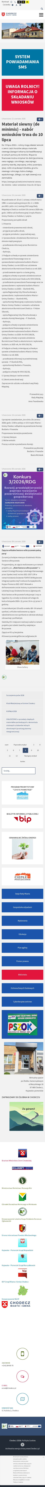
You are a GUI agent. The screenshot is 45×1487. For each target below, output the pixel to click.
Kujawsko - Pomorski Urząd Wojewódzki (17, 1250)
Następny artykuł (30, 756)
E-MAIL (4, 1385)
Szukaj (41, 9)
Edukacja (22, 934)
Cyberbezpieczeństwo (22, 1001)
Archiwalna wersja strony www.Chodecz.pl (22, 1448)
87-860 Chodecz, (36, 1087)
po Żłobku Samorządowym (32, 1081)
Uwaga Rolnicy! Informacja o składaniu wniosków (23, 94)
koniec (22, 761)
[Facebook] (22, 1444)
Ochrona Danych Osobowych (22, 988)
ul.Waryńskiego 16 (36, 1084)
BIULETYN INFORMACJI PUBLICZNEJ (22, 814)
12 (16, 756)
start (6, 745)
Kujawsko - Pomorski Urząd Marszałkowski (18, 1265)
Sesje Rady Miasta (22, 893)
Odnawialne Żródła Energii (22, 837)
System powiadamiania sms (22, 62)
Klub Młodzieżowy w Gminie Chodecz (20, 703)
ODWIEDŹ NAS (7, 1408)
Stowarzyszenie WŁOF (10, 1299)
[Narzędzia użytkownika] (40, 119)
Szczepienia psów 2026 (15, 695)
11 (10, 756)
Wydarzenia (22, 920)
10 (38, 750)
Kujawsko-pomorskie (34, 1090)
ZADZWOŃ (6, 1363)
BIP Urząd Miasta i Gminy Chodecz (15, 1282)
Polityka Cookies (29, 1440)
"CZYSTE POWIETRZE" (22, 789)
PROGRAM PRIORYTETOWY (22, 787)
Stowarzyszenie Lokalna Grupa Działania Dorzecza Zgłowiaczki (21, 1220)
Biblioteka (22, 974)
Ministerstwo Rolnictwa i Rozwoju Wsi (17, 1188)
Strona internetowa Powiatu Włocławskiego (19, 1235)
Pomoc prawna (22, 961)
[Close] (43, 1457)
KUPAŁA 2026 (11, 711)
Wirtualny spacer (36, 1077)
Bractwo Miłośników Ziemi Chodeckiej (16, 1160)
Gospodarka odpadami (22, 907)
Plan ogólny (22, 947)
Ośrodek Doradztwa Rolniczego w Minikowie (19, 1204)
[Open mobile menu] (41, 14)
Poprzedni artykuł (20, 745)
